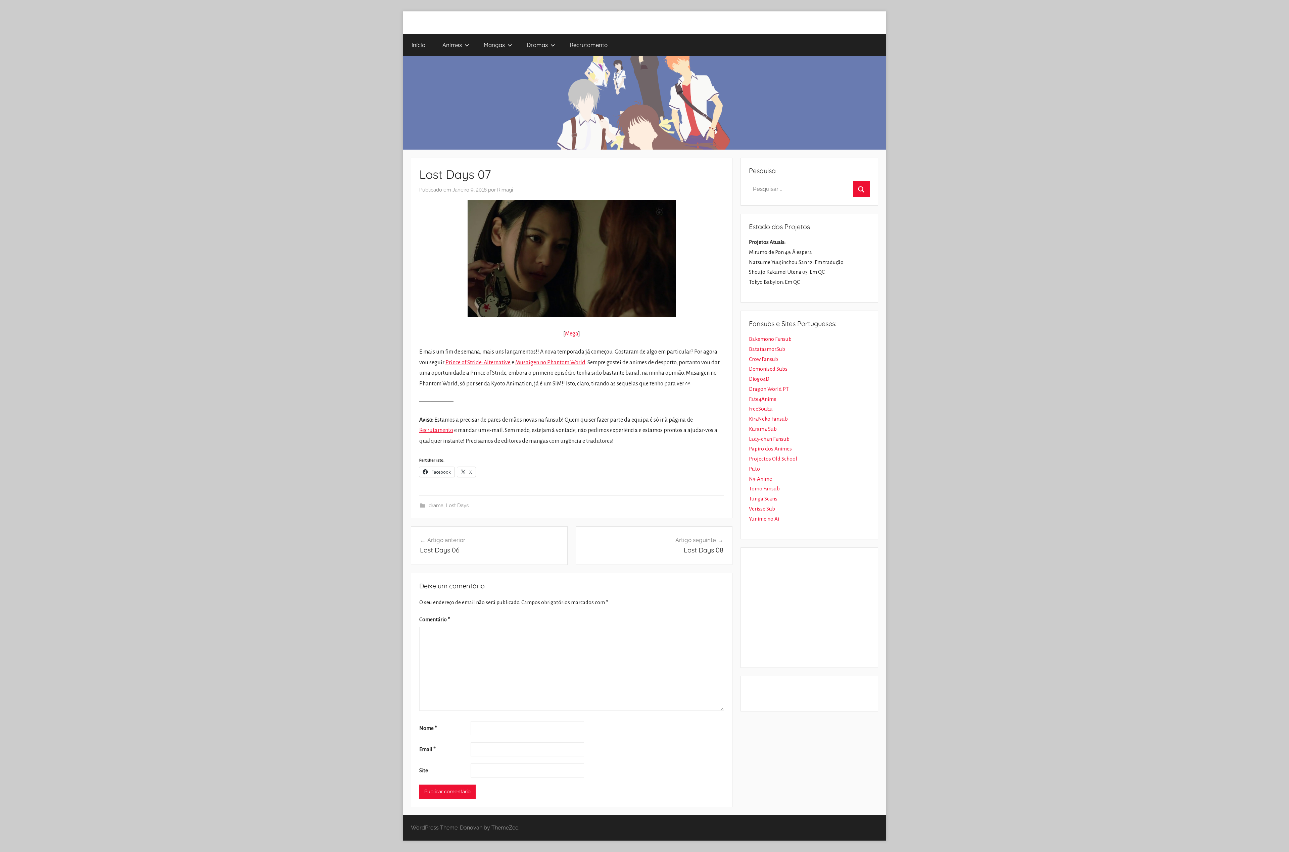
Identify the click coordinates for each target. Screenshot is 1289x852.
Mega (571, 334)
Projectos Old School (773, 459)
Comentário (434, 619)
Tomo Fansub (764, 488)
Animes (452, 44)
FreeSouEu (761, 409)
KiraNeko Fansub (768, 419)
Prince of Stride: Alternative (478, 363)
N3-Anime (760, 479)
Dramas (537, 44)
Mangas (494, 44)
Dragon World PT (769, 389)
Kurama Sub (763, 429)
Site (423, 770)
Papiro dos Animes (770, 448)
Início (418, 44)
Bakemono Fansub (770, 339)
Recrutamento (589, 44)
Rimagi (505, 190)
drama (436, 505)
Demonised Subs (768, 369)
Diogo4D (759, 379)
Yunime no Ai (764, 519)
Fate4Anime (762, 399)
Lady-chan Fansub (769, 439)
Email (427, 749)
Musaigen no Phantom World (550, 363)
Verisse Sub (762, 509)
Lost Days (457, 505)
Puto (754, 469)
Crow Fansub (763, 359)
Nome (428, 728)
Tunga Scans (763, 498)
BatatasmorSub (767, 349)
